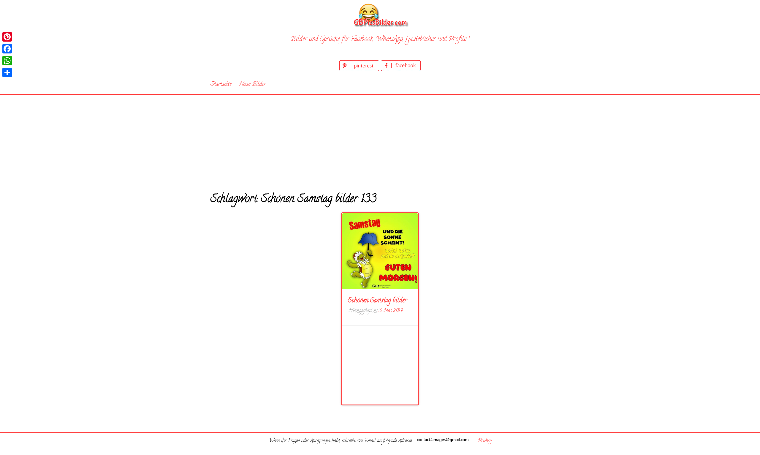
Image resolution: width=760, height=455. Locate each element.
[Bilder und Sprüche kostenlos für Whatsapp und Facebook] (380, 15)
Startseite (221, 84)
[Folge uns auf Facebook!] (401, 70)
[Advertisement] (380, 139)
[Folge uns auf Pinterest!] (360, 70)
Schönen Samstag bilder (377, 301)
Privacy (485, 441)
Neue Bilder (252, 84)
